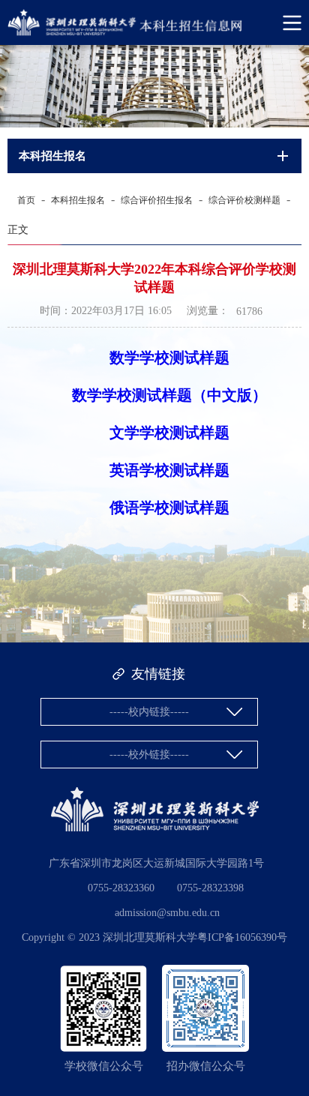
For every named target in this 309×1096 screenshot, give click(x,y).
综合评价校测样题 (244, 200)
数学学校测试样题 (170, 357)
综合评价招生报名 (157, 200)
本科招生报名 (78, 200)
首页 (26, 200)
